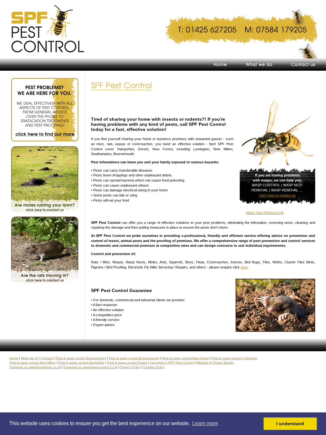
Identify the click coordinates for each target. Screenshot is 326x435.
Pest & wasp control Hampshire (81, 362)
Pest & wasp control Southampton (81, 358)
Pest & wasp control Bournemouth (134, 358)
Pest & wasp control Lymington (234, 358)
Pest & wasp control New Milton (33, 362)
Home (14, 358)
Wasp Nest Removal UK (265, 213)
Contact (47, 358)
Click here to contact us (277, 195)
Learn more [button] (205, 423)
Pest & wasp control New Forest (185, 358)
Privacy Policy (130, 367)
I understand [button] (290, 423)
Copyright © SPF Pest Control (172, 362)
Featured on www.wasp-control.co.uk (90, 367)
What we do (30, 358)
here (244, 267)
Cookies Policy (154, 367)
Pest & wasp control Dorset (127, 362)
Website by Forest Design (215, 362)
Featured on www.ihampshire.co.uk (35, 367)
